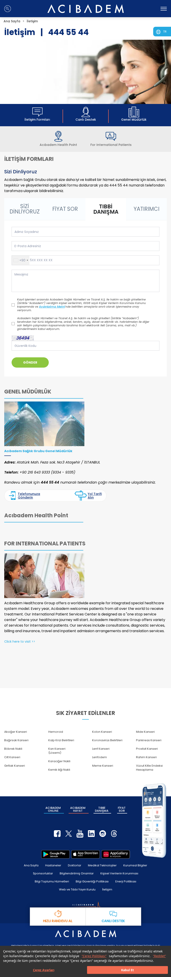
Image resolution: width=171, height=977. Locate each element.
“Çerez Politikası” (94, 956)
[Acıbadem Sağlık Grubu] (85, 8)
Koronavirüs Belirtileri (107, 740)
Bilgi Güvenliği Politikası (92, 881)
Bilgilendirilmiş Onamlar (77, 873)
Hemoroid (55, 732)
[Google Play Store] (55, 854)
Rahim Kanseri (146, 757)
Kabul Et (127, 970)
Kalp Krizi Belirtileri (61, 740)
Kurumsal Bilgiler (135, 865)
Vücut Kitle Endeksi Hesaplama (149, 768)
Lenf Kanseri (101, 749)
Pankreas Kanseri (148, 740)
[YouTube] (80, 833)
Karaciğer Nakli (59, 761)
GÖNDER (30, 362)
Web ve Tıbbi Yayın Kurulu (77, 889)
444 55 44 (68, 32)
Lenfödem (99, 757)
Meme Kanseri (102, 766)
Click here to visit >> (19, 642)
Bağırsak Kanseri (16, 740)
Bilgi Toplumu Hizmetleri (52, 881)
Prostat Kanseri (147, 749)
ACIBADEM (53, 809)
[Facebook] (57, 833)
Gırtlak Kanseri (14, 766)
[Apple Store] (85, 854)
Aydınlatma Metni (52, 306)
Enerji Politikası (125, 881)
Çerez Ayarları (43, 970)
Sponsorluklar (43, 873)
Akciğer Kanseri (15, 732)
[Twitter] (68, 833)
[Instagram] (102, 833)
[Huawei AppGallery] (116, 854)
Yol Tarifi (95, 495)
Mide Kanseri (145, 732)
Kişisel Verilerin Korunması (119, 873)
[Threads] (114, 833)
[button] (20, 260)
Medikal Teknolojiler (102, 865)
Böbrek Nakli (13, 749)
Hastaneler (53, 865)
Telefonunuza (29, 495)
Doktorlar (74, 865)
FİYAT (122, 809)
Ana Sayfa (31, 865)
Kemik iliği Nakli (59, 770)
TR (165, 31)
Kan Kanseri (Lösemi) (56, 751)
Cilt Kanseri (12, 757)
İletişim (107, 889)
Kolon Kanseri (102, 732)
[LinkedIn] (91, 833)
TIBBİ (101, 809)
